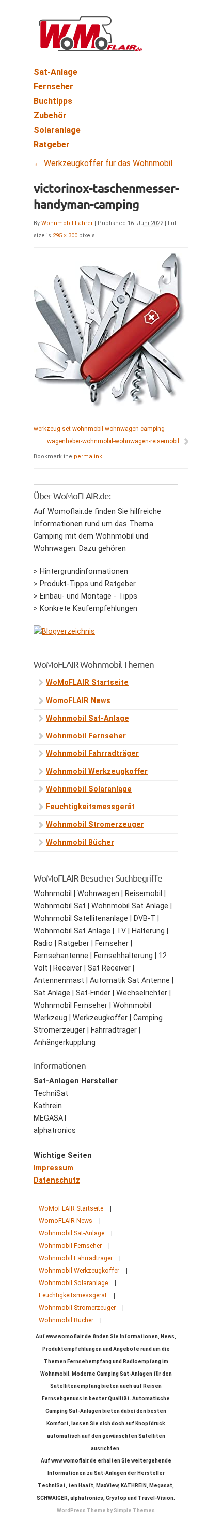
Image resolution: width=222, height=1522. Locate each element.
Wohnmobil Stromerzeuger (95, 824)
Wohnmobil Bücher (80, 842)
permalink (88, 456)
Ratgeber (52, 145)
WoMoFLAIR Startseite (87, 682)
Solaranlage (57, 130)
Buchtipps (53, 101)
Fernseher (53, 87)
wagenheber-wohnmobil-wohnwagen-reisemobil (113, 441)
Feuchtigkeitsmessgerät (90, 806)
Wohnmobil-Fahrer (67, 223)
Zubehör (50, 116)
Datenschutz (57, 1180)
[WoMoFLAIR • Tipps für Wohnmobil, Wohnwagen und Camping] (90, 45)
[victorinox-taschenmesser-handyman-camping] (110, 405)
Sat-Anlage (55, 72)
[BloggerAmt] (64, 631)
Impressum (53, 1167)
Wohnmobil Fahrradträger (92, 753)
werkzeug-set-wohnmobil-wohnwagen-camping (99, 428)
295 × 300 (65, 235)
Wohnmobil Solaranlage (89, 789)
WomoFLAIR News (78, 700)
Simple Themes (134, 1510)
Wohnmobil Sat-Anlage (87, 718)
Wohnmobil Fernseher (86, 736)
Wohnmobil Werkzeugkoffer (97, 771)
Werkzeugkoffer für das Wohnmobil (103, 163)
